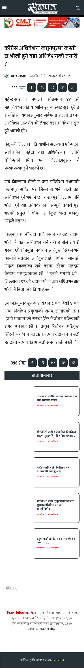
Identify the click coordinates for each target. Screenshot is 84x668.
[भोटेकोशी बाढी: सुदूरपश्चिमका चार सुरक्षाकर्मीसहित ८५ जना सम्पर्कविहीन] (19, 508)
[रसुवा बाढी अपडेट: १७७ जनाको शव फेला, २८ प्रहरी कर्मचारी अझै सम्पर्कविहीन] (19, 543)
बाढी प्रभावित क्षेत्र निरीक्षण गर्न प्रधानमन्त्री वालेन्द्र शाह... (53, 469)
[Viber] (62, 87)
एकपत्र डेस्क (40, 405)
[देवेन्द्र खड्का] (7, 76)
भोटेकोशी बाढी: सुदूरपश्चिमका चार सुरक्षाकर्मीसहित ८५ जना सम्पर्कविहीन (55, 505)
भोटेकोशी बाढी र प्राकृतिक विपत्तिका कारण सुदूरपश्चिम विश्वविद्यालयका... (56, 434)
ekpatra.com (57, 660)
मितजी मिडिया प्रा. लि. (20, 613)
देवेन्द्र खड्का (18, 76)
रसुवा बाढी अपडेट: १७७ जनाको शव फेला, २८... (56, 540)
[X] (41, 87)
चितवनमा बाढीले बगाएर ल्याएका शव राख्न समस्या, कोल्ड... (57, 398)
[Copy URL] (72, 87)
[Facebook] (31, 87)
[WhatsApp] (52, 87)
